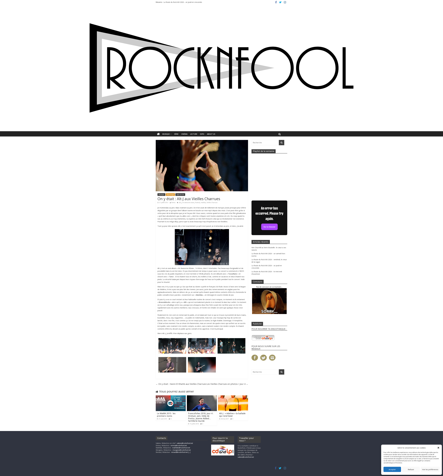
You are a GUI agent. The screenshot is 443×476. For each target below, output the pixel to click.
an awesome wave (188, 203)
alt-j (180, 203)
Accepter (392, 469)
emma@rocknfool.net (179, 445)
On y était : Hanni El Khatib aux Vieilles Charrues (181, 384)
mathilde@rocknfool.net (181, 448)
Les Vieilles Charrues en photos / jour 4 (227, 384)
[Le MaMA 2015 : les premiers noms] (171, 396)
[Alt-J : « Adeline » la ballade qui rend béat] (233, 396)
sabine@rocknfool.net (185, 443)
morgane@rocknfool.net (182, 450)
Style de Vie (180, 195)
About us (211, 134)
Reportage (170, 195)
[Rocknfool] (221, 67)
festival (197, 203)
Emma (173, 203)
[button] (438, 448)
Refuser (411, 469)
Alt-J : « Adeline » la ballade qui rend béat (232, 414)
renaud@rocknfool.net (179, 452)
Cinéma (184, 134)
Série (176, 134)
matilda (203, 203)
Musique (166, 134)
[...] (189, 452)
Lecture (193, 134)
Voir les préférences (430, 469)
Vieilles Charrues (212, 203)
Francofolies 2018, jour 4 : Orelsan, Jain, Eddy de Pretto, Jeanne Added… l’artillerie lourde (200, 417)
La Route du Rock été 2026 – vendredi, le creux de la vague (185, 1)
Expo (202, 134)
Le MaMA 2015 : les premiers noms (166, 414)
